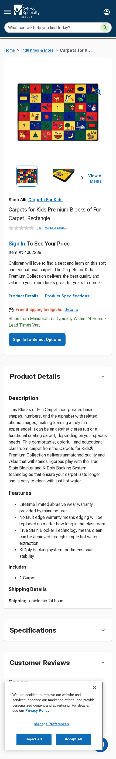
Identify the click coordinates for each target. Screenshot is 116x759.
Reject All (34, 739)
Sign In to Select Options (37, 339)
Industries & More (37, 50)
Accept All (73, 739)
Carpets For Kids (45, 199)
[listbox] (45, 188)
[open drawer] (7, 11)
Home (9, 50)
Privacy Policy (37, 710)
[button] (106, 12)
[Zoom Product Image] (98, 92)
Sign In (17, 243)
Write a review (56, 228)
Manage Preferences (51, 724)
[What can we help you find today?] (105, 27)
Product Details (24, 296)
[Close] (94, 687)
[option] (27, 188)
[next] (82, 178)
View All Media (96, 178)
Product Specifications (67, 296)
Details (71, 309)
